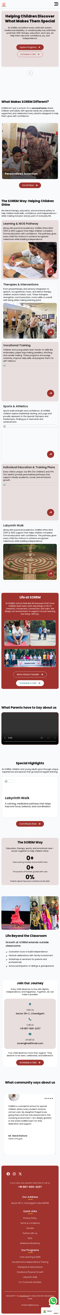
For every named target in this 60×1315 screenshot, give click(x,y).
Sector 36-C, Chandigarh (30, 1013)
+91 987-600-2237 (30, 1028)
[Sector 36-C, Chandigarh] (30, 1004)
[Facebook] (8, 1174)
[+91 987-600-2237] (30, 1019)
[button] (30, 74)
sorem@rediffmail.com (30, 1043)
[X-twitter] (20, 1174)
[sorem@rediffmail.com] (30, 1034)
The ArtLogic (24, 1296)
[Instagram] (14, 1174)
